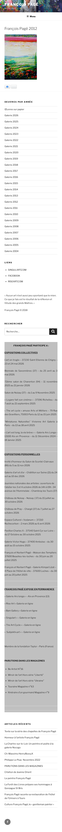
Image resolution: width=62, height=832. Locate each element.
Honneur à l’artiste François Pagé (22, 737)
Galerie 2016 (11, 177)
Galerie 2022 (11, 140)
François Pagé (22, 4)
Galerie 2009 (12, 220)
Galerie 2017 (11, 171)
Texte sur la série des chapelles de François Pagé (30, 731)
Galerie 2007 (11, 232)
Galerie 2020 (11, 152)
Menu (33, 16)
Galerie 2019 (11, 158)
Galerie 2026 (11, 115)
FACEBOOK (14, 275)
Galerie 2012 (11, 201)
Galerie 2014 (11, 189)
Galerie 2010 (11, 214)
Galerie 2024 (11, 127)
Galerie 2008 (12, 226)
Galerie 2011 (11, 208)
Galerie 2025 (11, 121)
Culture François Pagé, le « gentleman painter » (29, 804)
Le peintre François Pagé (18, 778)
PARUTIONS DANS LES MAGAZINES (24, 766)
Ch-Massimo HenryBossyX (19, 753)
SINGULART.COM (17, 270)
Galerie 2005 (12, 245)
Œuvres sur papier (14, 109)
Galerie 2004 (12, 251)
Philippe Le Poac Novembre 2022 (22, 760)
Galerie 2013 (11, 195)
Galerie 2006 (12, 238)
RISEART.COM (15, 281)
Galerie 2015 (11, 183)
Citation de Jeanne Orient (18, 772)
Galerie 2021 (11, 146)
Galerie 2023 (11, 134)
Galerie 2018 (11, 165)
